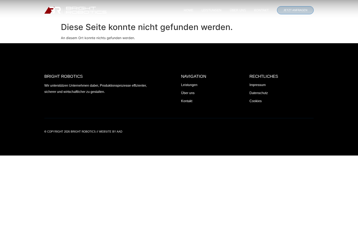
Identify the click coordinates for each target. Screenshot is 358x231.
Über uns (238, 10)
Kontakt (261, 10)
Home (188, 10)
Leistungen (211, 10)
